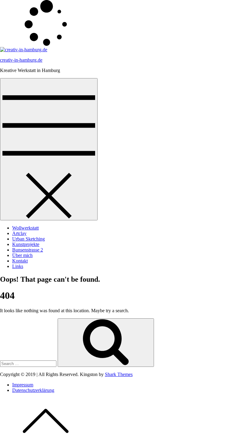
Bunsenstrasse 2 (27, 249)
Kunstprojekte (25, 244)
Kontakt (20, 260)
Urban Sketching (28, 238)
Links (17, 266)
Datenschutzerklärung (33, 390)
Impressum (22, 384)
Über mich (22, 255)
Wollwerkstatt (25, 227)
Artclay (19, 233)
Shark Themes (119, 374)
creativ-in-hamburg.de (21, 60)
